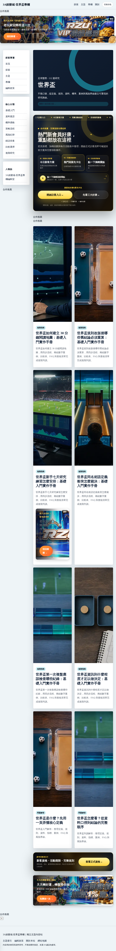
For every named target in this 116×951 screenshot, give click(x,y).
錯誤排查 (10, 141)
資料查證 (10, 116)
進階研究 (10, 153)
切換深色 (107, 4)
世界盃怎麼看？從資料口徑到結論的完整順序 (92, 822)
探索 (76, 4)
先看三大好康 (91, 195)
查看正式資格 (94, 861)
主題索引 (7, 941)
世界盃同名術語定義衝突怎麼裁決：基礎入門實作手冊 (92, 481)
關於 (97, 4)
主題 (83, 4)
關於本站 (30, 941)
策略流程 (10, 128)
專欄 (90, 4)
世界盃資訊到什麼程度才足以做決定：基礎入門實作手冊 (92, 679)
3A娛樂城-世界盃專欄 (16, 4)
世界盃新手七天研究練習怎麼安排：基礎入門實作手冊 (51, 481)
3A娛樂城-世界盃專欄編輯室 (15, 177)
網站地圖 (42, 941)
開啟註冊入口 (55, 195)
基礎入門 (10, 110)
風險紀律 (10, 134)
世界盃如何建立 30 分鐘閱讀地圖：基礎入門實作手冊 (52, 337)
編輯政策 (10, 88)
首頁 (8, 64)
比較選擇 (10, 147)
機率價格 (10, 122)
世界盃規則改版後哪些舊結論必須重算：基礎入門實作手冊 (92, 337)
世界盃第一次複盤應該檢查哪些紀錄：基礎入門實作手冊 (51, 679)
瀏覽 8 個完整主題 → (47, 104)
